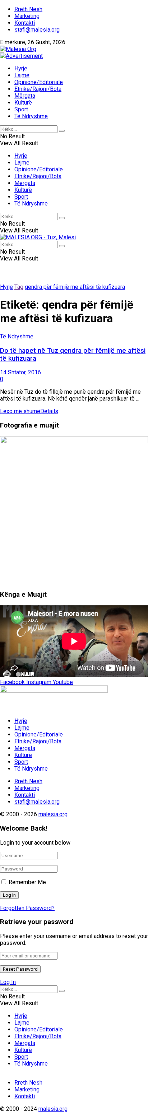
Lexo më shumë (29, 411)
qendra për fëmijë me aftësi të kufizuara (75, 286)
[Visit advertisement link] (21, 55)
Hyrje (20, 68)
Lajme (21, 75)
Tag (18, 286)
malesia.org (53, 814)
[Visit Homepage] (18, 49)
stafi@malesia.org (37, 29)
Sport (21, 109)
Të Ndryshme (31, 116)
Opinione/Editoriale (38, 82)
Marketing (27, 16)
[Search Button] (62, 131)
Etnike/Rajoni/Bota (37, 89)
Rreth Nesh (28, 9)
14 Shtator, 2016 (20, 372)
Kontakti (24, 22)
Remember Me (27, 882)
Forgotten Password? (27, 908)
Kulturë (23, 102)
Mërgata (24, 95)
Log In (8, 982)
